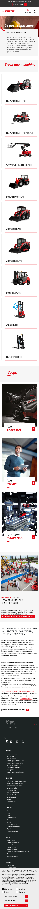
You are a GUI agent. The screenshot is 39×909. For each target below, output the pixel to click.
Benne (9, 811)
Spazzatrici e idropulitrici (13, 826)
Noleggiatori (10, 770)
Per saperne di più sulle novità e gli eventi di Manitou (17, 616)
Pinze (8, 813)
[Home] (8, 11)
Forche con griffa (11, 817)
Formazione (10, 854)
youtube (23, 741)
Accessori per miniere (12, 831)
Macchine (9, 778)
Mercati (8, 751)
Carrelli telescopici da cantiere (9, 691)
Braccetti (9, 820)
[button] (34, 11)
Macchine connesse (12, 849)
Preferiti (6, 892)
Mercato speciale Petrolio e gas (15, 761)
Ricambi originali (11, 847)
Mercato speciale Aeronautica (15, 763)
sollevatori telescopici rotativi (26, 691)
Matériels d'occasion (12, 856)
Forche (9, 815)
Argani (9, 829)
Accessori (9, 807)
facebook (6, 741)
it (34, 724)
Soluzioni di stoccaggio (13, 792)
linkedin (17, 741)
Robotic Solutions (11, 801)
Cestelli (9, 822)
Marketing (21, 892)
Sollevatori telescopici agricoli (15, 783)
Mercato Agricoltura (12, 754)
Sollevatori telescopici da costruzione (16, 781)
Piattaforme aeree (12, 790)
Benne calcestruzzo (12, 824)
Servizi (8, 837)
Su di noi (8, 862)
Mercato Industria (11, 758)
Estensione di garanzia (13, 842)
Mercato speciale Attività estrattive (16, 772)
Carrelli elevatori (11, 797)
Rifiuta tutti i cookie (11, 897)
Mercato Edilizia (11, 756)
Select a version (18, 4)
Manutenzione (11, 845)
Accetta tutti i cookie (11, 905)
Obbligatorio (8, 889)
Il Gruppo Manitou (11, 865)
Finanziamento (11, 840)
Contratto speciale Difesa (13, 767)
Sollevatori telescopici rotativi (14, 786)
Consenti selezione (10, 901)
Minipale (9, 799)
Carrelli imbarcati (11, 795)
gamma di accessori (26, 698)
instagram (11, 741)
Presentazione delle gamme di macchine (13, 710)
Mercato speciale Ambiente (14, 765)
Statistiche (21, 889)
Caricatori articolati (12, 788)
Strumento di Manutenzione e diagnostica (18, 851)
